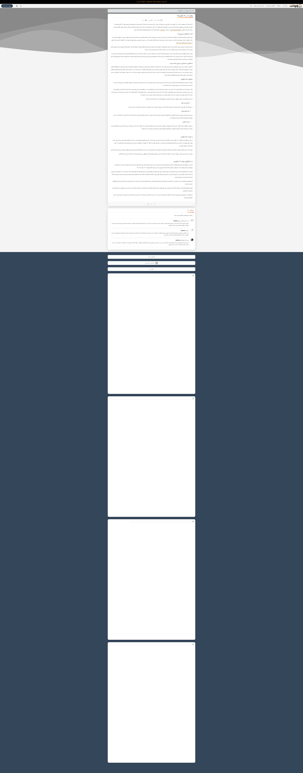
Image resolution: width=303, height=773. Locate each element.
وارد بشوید (176, 215)
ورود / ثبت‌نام (7, 6)
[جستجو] (20, 6)
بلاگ (251, 6)
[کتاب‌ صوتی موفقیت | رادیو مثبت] (295, 6)
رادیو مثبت (162, 30)
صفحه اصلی (285, 6)
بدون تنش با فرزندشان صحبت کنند (184, 43)
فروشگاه (279, 6)
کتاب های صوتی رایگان (259, 6)
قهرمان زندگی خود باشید (175, 30)
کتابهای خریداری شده (270, 6)
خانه (193, 11)
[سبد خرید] (16, 6)
